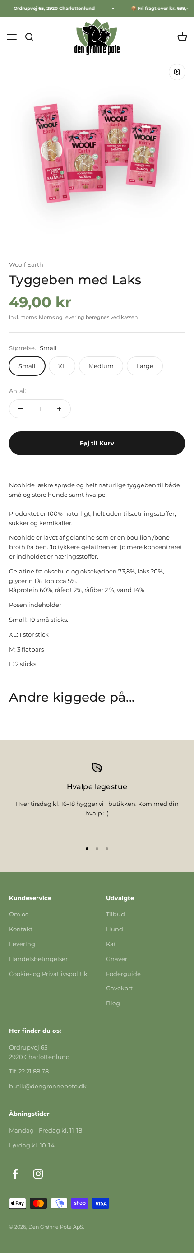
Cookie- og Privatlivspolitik (48, 973)
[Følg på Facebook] (15, 1174)
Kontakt (20, 929)
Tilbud (115, 914)
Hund (114, 929)
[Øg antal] (59, 409)
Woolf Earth (26, 264)
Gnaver (116, 958)
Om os (18, 914)
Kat (111, 944)
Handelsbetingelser (38, 958)
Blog (113, 1003)
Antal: (17, 390)
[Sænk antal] (20, 409)
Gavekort (119, 988)
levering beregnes (86, 317)
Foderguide (123, 973)
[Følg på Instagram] (38, 1174)
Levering (22, 944)
